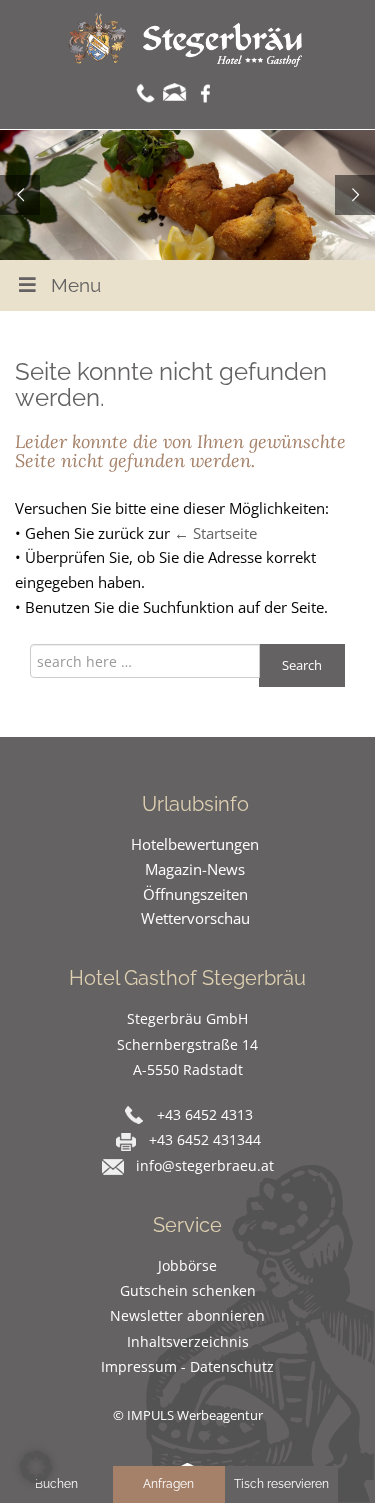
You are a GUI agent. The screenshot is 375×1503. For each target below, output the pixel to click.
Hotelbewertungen (195, 844)
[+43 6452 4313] (146, 92)
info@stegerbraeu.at (205, 1165)
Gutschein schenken (188, 1290)
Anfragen (168, 1484)
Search (302, 665)
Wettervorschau (195, 918)
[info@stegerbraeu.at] (174, 92)
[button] (36, 1467)
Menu (76, 285)
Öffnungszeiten (195, 894)
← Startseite (215, 533)
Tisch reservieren (281, 1484)
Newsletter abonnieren (187, 1315)
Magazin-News (195, 869)
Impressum (139, 1366)
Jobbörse (187, 1265)
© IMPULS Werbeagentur (188, 1415)
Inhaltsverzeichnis (188, 1341)
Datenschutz (232, 1366)
